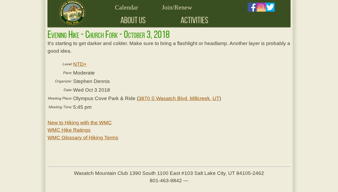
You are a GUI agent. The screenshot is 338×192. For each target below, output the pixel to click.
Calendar (126, 7)
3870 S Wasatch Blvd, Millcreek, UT (178, 98)
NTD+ (80, 64)
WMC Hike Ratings (69, 130)
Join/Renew (177, 7)
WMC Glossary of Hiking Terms (83, 137)
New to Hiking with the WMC (80, 122)
